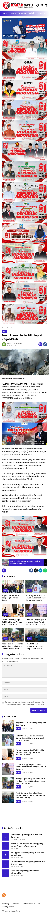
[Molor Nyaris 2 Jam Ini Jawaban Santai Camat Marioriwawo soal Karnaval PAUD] (36, 586)
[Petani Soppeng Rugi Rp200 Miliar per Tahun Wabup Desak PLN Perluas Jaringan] (13, 610)
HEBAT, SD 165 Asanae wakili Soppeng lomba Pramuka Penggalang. (27, 845)
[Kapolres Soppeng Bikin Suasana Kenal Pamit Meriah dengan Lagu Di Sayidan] (36, 610)
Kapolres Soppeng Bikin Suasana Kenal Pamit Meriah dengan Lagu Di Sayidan (35, 622)
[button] (37, 5)
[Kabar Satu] (18, 5)
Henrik (9, 343)
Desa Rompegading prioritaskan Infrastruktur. (25, 872)
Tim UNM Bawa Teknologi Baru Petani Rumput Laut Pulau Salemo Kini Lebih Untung (36, 646)
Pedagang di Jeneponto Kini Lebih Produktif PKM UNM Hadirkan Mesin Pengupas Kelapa (12, 646)
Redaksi (16, 903)
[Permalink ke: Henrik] (4, 344)
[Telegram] (40, 570)
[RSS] (4, 895)
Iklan (38, 903)
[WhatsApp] (45, 570)
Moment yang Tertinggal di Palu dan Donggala (26, 836)
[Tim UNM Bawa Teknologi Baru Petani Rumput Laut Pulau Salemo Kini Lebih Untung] (36, 635)
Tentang (5, 903)
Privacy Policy (8, 907)
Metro (4, 331)
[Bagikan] (45, 344)
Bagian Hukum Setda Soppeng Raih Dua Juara (11, 597)
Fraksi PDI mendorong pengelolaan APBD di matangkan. (28, 863)
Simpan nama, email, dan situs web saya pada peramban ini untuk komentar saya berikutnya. (24, 703)
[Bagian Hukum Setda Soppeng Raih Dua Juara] (13, 586)
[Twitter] (36, 570)
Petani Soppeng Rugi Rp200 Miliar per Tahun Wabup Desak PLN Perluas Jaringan (12, 622)
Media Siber (28, 903)
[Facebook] (31, 570)
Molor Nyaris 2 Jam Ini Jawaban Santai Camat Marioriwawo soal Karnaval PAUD (35, 597)
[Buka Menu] (41, 5)
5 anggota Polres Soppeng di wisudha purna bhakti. (27, 854)
